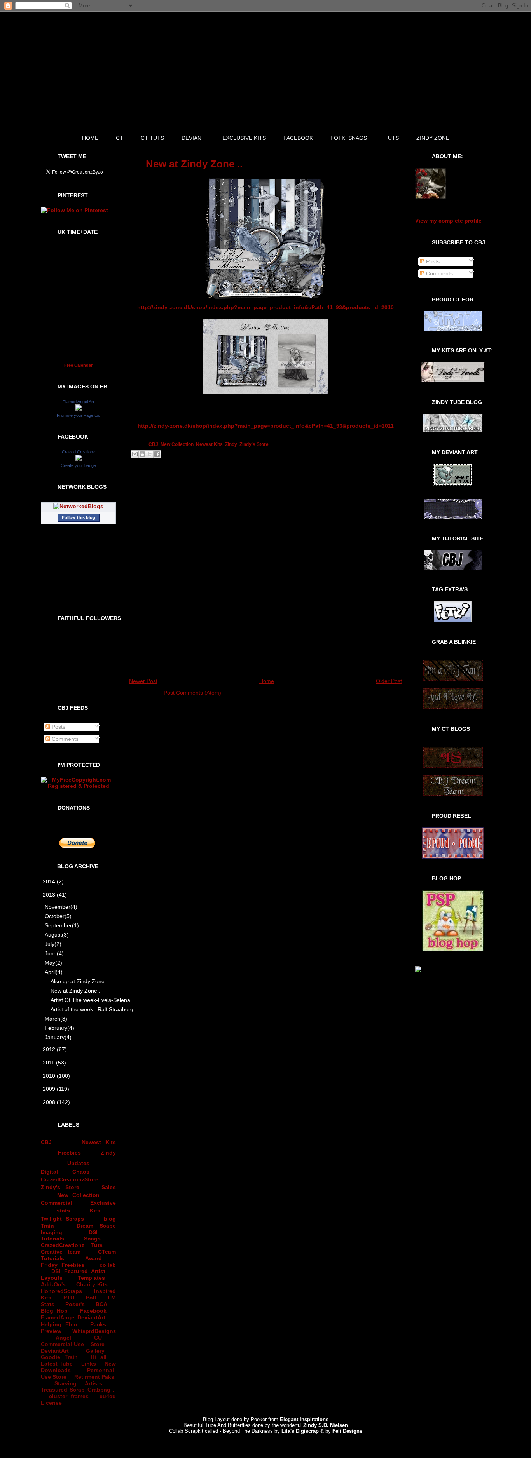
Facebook (93, 1311)
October (58, 916)
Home (266, 681)
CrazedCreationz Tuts (72, 1245)
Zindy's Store (60, 1187)
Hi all (99, 1357)
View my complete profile (448, 221)
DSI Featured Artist (78, 1271)
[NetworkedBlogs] (78, 506)
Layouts (52, 1278)
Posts (57, 727)
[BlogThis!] (142, 454)
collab (108, 1265)
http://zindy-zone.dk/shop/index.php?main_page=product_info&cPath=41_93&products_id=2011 (266, 426)
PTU (68, 1297)
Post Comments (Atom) (192, 693)
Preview (51, 1331)
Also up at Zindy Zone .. (80, 981)
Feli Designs (347, 1431)
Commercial (56, 1203)
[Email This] (135, 454)
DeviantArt (55, 1351)
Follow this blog (78, 517)
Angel (63, 1337)
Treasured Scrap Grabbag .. (78, 1390)
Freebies (69, 1153)
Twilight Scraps (62, 1219)
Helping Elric (59, 1324)
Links (88, 1363)
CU (98, 1337)
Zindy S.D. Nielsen (325, 1425)
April (54, 972)
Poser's (75, 1304)
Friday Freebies (62, 1265)
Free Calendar (78, 365)
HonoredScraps (61, 1291)
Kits (95, 1210)
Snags (92, 1238)
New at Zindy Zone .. (76, 991)
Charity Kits (92, 1284)
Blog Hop (54, 1311)
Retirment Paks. (95, 1377)
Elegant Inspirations (304, 1419)
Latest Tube (57, 1363)
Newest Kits (99, 1142)
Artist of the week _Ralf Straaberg (84, 1009)
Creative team (60, 1252)
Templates (91, 1278)
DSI (93, 1232)
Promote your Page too (78, 415)
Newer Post (143, 681)
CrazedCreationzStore (69, 1179)
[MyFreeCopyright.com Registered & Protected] (78, 786)
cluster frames (68, 1396)
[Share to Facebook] (157, 454)
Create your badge (78, 465)
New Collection (78, 1195)
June (54, 953)
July (53, 944)
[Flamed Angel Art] (78, 409)
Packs (98, 1324)
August (57, 935)
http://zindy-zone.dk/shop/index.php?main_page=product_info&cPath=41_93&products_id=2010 (265, 307)
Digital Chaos (65, 1172)
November (61, 907)
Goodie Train (59, 1357)
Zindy (108, 1153)
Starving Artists (78, 1383)
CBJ (46, 1142)
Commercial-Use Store (73, 1344)
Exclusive (103, 1203)
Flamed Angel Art (78, 401)
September (62, 925)
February (59, 1028)
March (56, 1019)
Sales (108, 1187)
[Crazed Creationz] (78, 459)
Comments (64, 739)
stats (63, 1210)
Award (93, 1258)
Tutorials (52, 1238)
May (53, 963)
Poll (91, 1297)
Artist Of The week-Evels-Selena (84, 1000)
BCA (101, 1304)
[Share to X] (150, 454)
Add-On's (53, 1284)
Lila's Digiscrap (300, 1431)
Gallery (95, 1351)
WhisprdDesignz (94, 1331)
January (58, 1037)
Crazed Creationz (78, 451)
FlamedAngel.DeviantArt (73, 1317)
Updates (78, 1163)
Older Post (389, 681)
